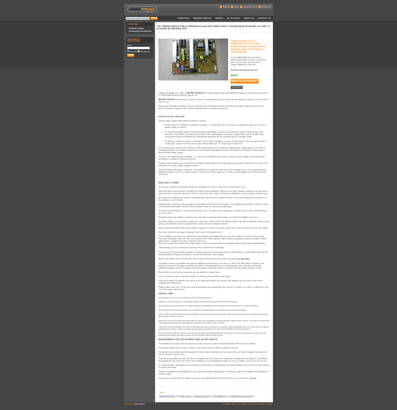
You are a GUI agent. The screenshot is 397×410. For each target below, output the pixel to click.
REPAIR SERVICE (167, 396)
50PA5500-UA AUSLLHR (241, 396)
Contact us (264, 18)
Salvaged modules (136, 28)
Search (219, 18)
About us (249, 18)
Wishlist (264, 7)
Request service (202, 18)
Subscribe (133, 51)
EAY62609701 (220, 396)
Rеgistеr (226, 7)
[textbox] (138, 18)
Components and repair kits (140, 31)
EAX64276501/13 (202, 396)
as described (244, 258)
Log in (236, 7)
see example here (256, 243)
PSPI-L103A (185, 396)
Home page (184, 18)
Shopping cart (249, 7)
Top (159, 26)
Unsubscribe (145, 51)
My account (233, 18)
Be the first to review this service (244, 70)
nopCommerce (139, 404)
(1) (256, 7)
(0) (269, 7)
